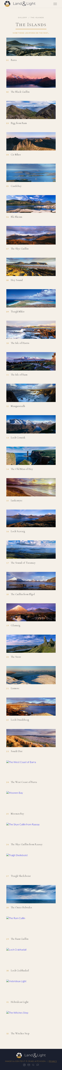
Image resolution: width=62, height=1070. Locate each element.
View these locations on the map (30, 33)
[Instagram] (24, 1065)
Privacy (53, 1061)
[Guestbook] (37, 1065)
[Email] (29, 1065)
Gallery (22, 17)
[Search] (33, 1065)
